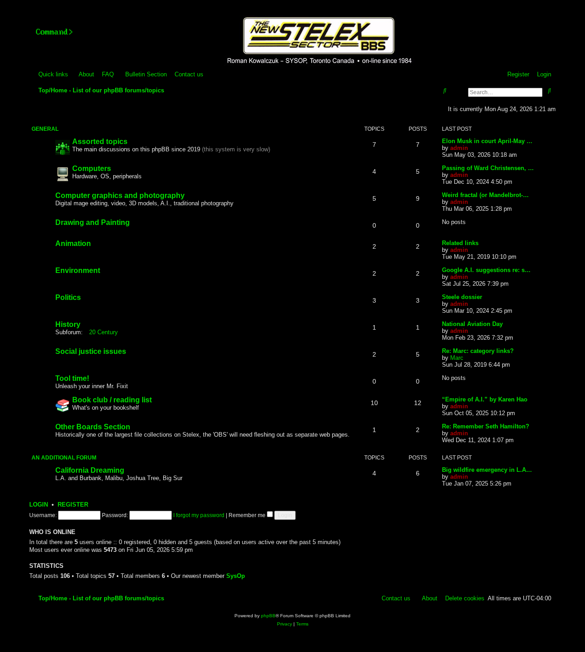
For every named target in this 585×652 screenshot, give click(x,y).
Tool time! (72, 378)
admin (459, 147)
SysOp (235, 575)
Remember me (248, 515)
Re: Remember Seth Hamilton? (485, 426)
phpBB (268, 615)
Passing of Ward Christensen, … (488, 168)
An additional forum (64, 457)
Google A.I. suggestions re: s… (486, 270)
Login (38, 505)
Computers (91, 168)
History (67, 324)
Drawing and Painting (92, 222)
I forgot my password (198, 515)
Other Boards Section (92, 427)
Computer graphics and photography (120, 195)
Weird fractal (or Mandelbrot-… (485, 195)
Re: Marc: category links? (478, 350)
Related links (460, 243)
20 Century (103, 332)
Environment (77, 270)
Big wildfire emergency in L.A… (487, 469)
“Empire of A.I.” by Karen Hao (484, 399)
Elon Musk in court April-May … (487, 141)
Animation (73, 243)
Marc (456, 357)
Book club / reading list (112, 400)
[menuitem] (82, 74)
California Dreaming (89, 470)
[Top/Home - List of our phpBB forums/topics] (318, 41)
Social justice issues (90, 351)
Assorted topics (100, 141)
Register (73, 505)
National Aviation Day (472, 324)
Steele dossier (462, 297)
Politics (68, 297)
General (45, 129)
